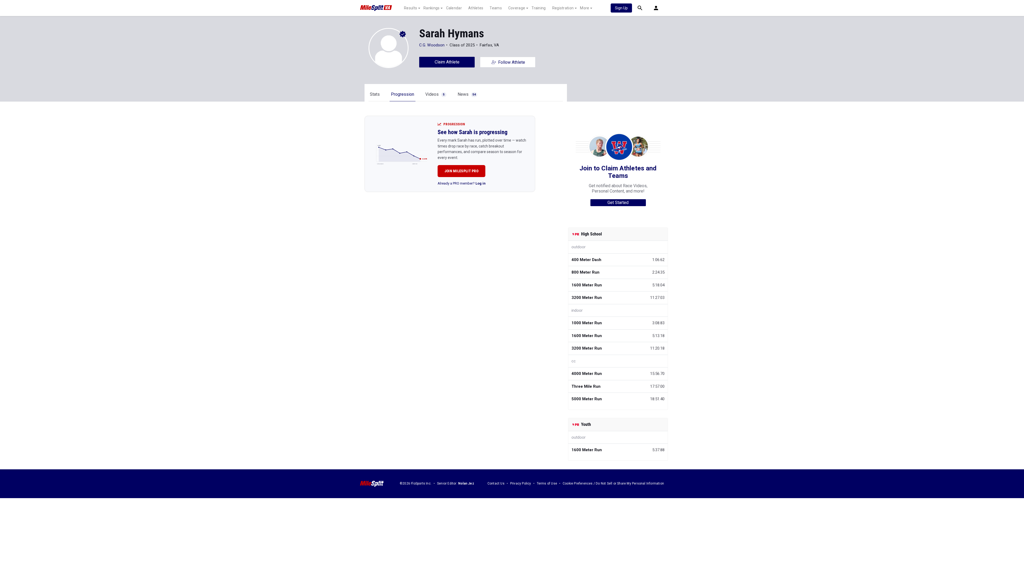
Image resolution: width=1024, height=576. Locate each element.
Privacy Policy (520, 483)
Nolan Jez (466, 483)
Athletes (475, 8)
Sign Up (621, 8)
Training (538, 8)
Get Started (618, 202)
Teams (496, 8)
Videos (435, 94)
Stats (375, 94)
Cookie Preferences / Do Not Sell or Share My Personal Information (613, 483)
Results (410, 8)
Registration (563, 8)
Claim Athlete (447, 62)
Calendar (454, 8)
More (584, 8)
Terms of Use (547, 483)
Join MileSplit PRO (461, 171)
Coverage (516, 8)
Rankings (431, 8)
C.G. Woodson (432, 45)
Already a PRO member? (462, 183)
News (467, 94)
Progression (402, 94)
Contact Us (496, 483)
